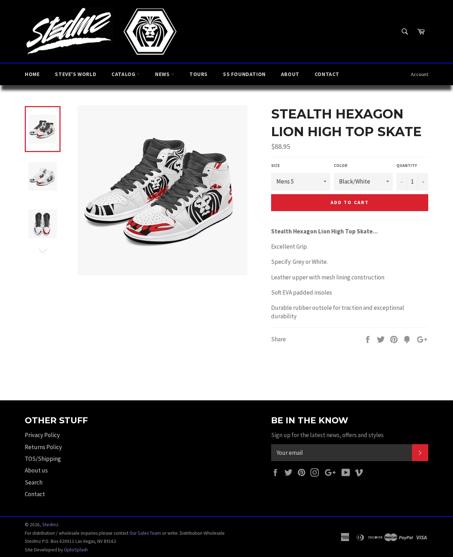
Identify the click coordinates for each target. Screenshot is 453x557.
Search (33, 482)
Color (340, 165)
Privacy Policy (42, 435)
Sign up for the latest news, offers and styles (327, 435)
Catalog (124, 74)
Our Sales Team (145, 533)
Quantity (406, 165)
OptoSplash (76, 550)
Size (275, 165)
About (290, 74)
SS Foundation (244, 74)
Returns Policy (43, 447)
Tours (198, 74)
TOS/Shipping (43, 459)
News (163, 74)
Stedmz (50, 525)
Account (419, 74)
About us (36, 470)
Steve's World (75, 74)
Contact (327, 74)
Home (32, 74)
